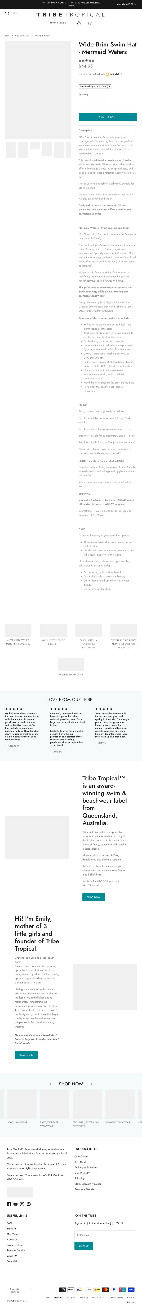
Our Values (13, 1234)
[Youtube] (15, 1204)
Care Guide (81, 1156)
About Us (12, 1239)
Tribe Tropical (21, 1300)
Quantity (83, 94)
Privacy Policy (14, 1245)
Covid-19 (12, 1256)
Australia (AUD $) (125, 4)
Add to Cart (108, 117)
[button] (86, 61)
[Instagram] (22, 1204)
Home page (58, 23)
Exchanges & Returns (86, 1167)
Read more (26, 1055)
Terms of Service (16, 1250)
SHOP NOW (93, 897)
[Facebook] (9, 1204)
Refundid (12, 1261)
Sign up (84, 1245)
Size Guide (80, 1162)
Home (8, 35)
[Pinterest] (29, 1204)
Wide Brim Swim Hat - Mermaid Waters (32, 35)
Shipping (79, 1178)
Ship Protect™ (82, 1173)
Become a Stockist (84, 1189)
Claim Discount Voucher (87, 1184)
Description (85, 130)
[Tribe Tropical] (71, 15)
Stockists (11, 1228)
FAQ (9, 1223)
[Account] (79, 23)
